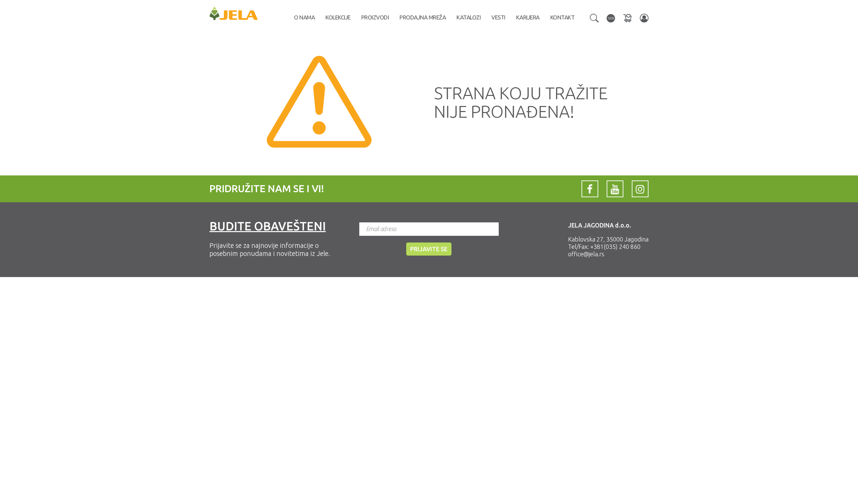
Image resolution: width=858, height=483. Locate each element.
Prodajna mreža (423, 17)
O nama (304, 17)
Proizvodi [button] (375, 17)
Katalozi (468, 17)
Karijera (528, 17)
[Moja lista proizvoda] (627, 18)
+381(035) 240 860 (615, 246)
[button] (594, 17)
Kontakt (562, 17)
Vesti (498, 17)
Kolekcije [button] (338, 17)
